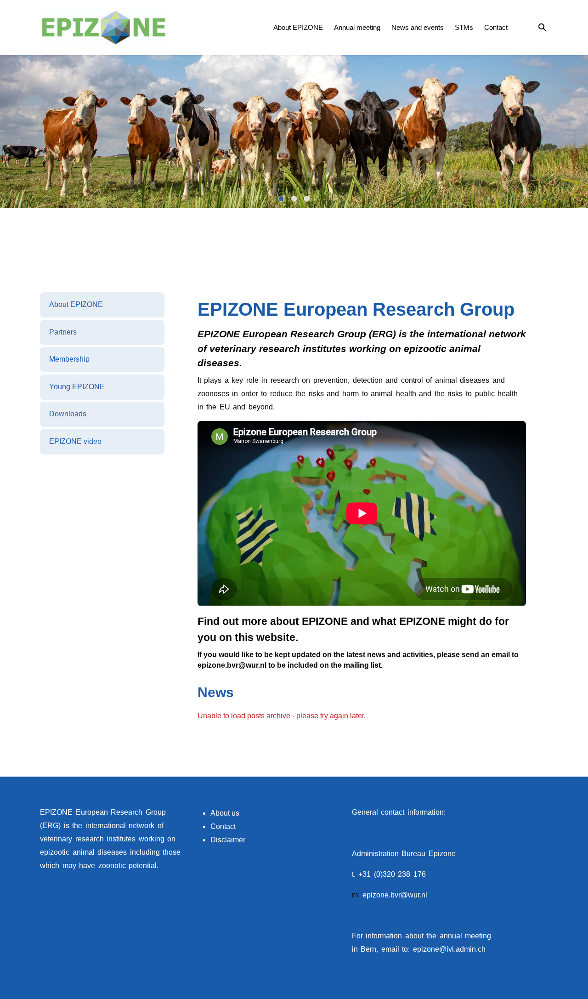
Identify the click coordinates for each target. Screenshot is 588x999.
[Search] (542, 28)
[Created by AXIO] (540, 813)
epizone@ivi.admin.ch (449, 949)
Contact (223, 826)
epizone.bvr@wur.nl (394, 895)
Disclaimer (227, 840)
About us (224, 813)
